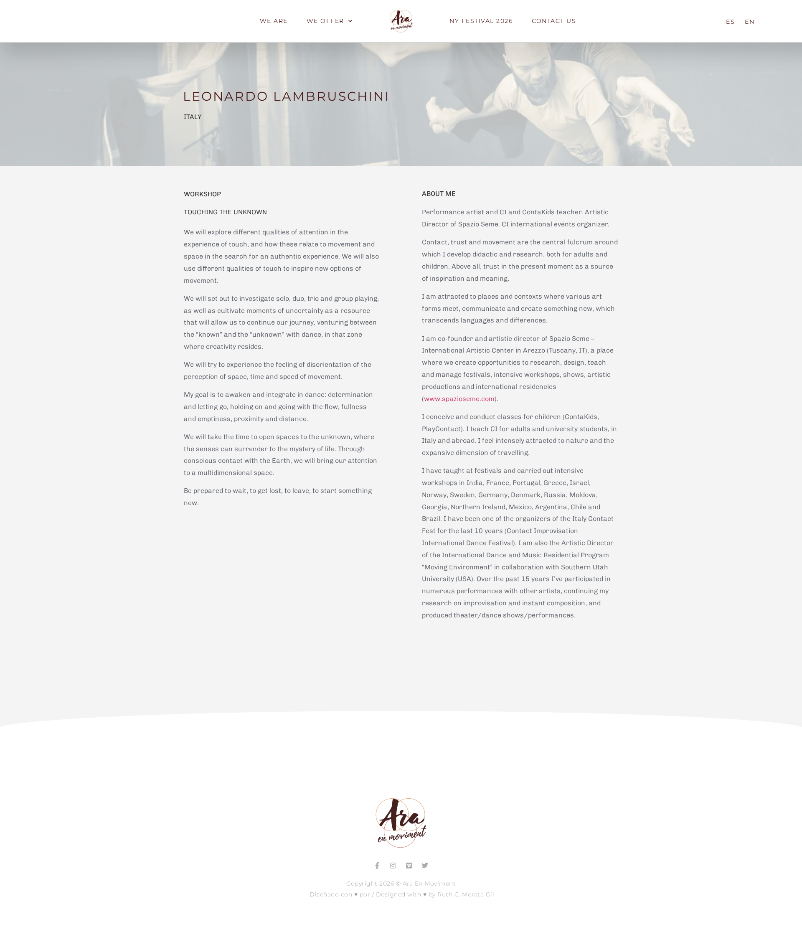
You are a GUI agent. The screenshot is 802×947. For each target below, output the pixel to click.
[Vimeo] (409, 865)
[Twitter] (424, 865)
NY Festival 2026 (481, 21)
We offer (325, 21)
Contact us (554, 21)
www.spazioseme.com (459, 399)
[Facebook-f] (377, 865)
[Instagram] (393, 865)
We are (274, 21)
